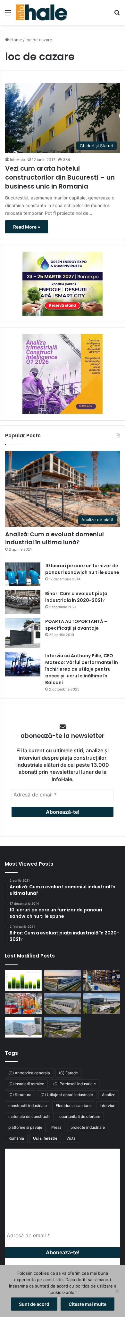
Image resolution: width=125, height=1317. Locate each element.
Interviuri (107, 1105)
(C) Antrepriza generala (29, 1073)
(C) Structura (19, 1094)
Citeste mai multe (87, 1304)
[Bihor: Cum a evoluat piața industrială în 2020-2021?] (22, 602)
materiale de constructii (29, 1116)
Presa (56, 1127)
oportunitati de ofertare (79, 1116)
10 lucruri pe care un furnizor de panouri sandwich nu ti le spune (82, 569)
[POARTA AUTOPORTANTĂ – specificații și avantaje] (22, 633)
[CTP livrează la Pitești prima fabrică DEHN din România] (62, 1003)
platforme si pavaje (25, 1127)
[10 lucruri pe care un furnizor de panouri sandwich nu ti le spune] (22, 574)
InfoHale (17, 159)
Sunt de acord (34, 1304)
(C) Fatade (68, 1073)
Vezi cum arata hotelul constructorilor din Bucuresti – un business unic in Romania (60, 177)
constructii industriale (27, 1105)
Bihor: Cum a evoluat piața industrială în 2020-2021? (76, 596)
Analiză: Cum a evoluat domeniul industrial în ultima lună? (54, 538)
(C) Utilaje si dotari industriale (66, 1094)
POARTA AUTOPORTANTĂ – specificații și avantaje (76, 624)
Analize (108, 1094)
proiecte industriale (88, 1127)
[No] (117, 1291)
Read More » (26, 227)
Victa (71, 1138)
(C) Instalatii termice (26, 1083)
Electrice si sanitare (73, 1105)
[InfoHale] (41, 12)
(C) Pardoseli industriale (74, 1083)
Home (15, 39)
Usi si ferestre (45, 1138)
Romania (16, 1138)
